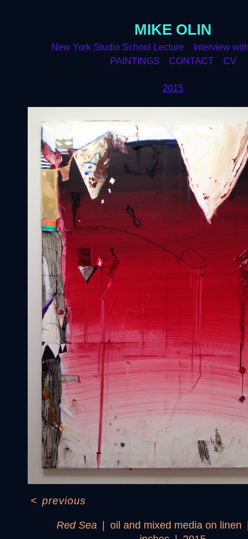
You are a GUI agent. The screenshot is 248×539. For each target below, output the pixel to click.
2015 (173, 88)
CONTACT (191, 61)
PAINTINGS (135, 61)
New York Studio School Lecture (117, 47)
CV (229, 61)
